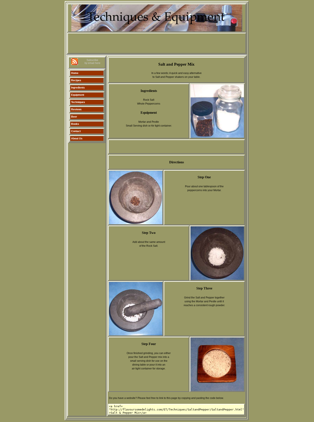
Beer (74, 116)
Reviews (76, 109)
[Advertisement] (157, 43)
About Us (76, 138)
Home (74, 73)
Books (75, 123)
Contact (76, 131)
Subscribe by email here (92, 62)
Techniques (78, 102)
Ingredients (78, 87)
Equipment (77, 94)
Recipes (76, 80)
